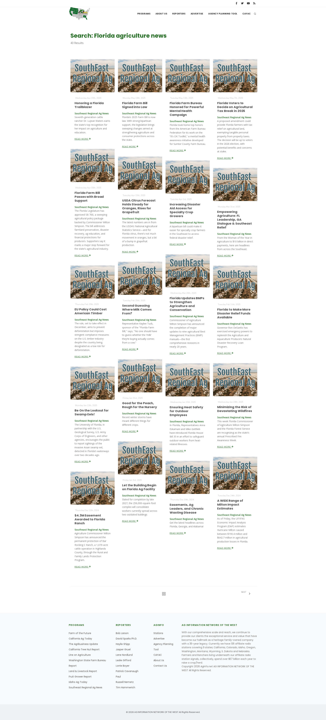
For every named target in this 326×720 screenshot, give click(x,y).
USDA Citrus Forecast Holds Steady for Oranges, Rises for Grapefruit (139, 206)
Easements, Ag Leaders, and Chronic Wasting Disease (187, 509)
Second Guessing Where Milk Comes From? (136, 309)
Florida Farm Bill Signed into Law (134, 105)
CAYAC (246, 13)
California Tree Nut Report (84, 649)
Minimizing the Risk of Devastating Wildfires (234, 409)
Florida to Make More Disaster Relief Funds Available (233, 313)
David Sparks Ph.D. (126, 638)
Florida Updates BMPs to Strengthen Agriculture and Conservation (187, 304)
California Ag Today (80, 638)
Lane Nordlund (124, 655)
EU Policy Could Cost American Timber (91, 311)
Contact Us (160, 665)
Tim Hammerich (125, 687)
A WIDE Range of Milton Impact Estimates (230, 504)
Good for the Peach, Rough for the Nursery (139, 405)
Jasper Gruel (123, 649)
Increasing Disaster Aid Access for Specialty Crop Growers (185, 210)
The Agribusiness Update (83, 644)
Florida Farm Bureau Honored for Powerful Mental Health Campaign (187, 109)
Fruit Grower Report (80, 676)
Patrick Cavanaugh (127, 671)
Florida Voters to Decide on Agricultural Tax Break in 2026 (235, 107)
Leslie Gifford (123, 660)
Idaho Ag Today (78, 682)
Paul (118, 676)
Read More (82, 139)
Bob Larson (122, 633)
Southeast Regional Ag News (85, 687)
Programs (144, 13)
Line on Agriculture (80, 655)
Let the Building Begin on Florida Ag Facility (139, 487)
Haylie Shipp (123, 644)
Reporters (178, 13)
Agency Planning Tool (222, 13)
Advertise (197, 13)
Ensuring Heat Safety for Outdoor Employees (186, 411)
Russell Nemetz (125, 682)
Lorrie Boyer (122, 665)
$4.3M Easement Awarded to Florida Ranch (90, 519)
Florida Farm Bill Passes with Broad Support (89, 197)
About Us (161, 13)
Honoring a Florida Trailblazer (89, 105)
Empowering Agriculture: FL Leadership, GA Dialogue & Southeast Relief (234, 219)
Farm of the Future (80, 633)
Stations (158, 633)
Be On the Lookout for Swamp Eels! (92, 412)
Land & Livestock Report (83, 671)
